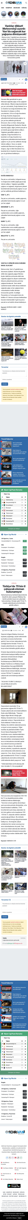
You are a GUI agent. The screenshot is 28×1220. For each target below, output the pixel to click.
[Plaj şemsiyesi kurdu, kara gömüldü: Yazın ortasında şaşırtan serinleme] (7, 871)
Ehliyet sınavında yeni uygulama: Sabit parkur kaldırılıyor (21, 343)
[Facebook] (7, 1157)
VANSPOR (9, 8)
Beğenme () (18, 943)
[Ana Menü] (1, 3)
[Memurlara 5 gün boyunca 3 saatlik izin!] (21, 886)
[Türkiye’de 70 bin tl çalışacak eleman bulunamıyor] (14, 616)
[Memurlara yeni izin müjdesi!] (21, 871)
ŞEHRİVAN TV (22, 1196)
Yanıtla (5, 943)
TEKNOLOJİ (21, 1194)
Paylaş (4, 79)
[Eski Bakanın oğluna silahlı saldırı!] (7, 886)
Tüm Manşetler (20, 1173)
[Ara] (26, 3)
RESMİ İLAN (5, 1196)
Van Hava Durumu (21, 1162)
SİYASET (9, 1194)
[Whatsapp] (21, 1157)
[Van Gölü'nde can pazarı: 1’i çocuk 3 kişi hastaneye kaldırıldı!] (7, 322)
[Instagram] (12, 1157)
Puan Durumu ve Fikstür (6, 1174)
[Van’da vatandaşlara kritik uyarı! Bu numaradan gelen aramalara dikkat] (7, 337)
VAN (2, 8)
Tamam (19, 1218)
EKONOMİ (17, 8)
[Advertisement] (14, 421)
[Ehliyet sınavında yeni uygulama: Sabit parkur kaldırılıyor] (21, 337)
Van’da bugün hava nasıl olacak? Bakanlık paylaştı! (21, 358)
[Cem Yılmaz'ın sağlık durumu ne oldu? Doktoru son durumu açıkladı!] (21, 322)
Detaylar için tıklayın (14, 528)
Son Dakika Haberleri (8, 1179)
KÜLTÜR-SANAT (13, 1196)
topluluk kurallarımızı (15, 389)
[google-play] (14, 1186)
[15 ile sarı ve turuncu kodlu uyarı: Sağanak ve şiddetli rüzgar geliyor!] (21, 854)
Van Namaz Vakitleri (8, 1168)
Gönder (4, 384)
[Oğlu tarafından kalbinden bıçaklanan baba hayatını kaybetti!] (7, 352)
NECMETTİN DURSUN (8, 83)
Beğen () (11, 943)
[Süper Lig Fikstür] (26, 534)
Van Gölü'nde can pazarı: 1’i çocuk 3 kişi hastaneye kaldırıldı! (7, 328)
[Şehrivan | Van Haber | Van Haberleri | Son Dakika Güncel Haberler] (14, 3)
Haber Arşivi (20, 1179)
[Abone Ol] (26, 79)
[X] (10, 1157)
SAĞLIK (15, 1194)
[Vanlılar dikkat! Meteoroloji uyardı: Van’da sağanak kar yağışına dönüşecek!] (14, 69)
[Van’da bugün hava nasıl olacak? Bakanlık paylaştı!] (21, 352)
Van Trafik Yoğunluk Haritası (20, 1168)
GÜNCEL (24, 8)
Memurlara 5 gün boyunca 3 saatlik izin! (19, 892)
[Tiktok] (18, 1157)
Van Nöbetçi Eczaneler (5, 1163)
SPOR (4, 1194)
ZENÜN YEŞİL (7, 630)
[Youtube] (15, 1157)
